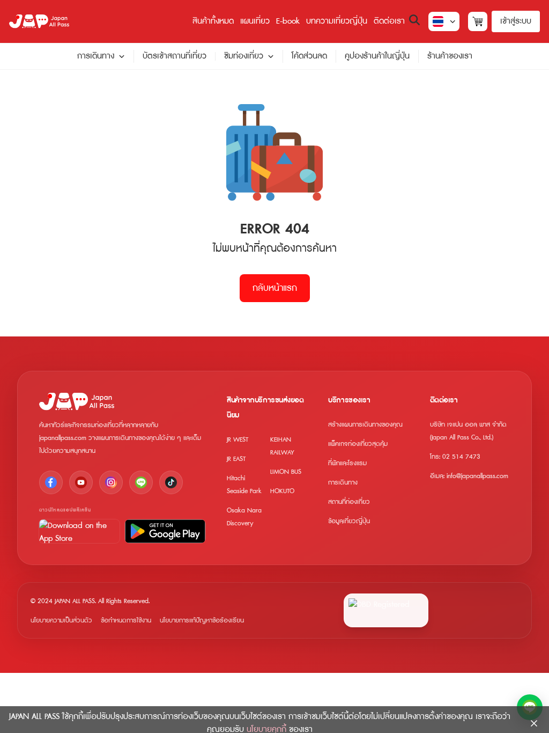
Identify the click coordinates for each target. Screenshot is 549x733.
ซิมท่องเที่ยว (243, 56)
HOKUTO (282, 491)
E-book (288, 21)
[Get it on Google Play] (165, 531)
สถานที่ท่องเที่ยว (349, 502)
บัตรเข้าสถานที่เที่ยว (174, 56)
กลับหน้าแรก (275, 288)
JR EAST (236, 459)
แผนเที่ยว (255, 21)
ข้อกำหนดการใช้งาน (126, 620)
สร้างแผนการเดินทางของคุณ (365, 424)
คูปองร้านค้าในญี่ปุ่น (377, 56)
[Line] (141, 482)
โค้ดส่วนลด (309, 56)
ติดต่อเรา (389, 21)
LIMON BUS (285, 472)
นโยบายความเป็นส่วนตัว (61, 620)
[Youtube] (81, 482)
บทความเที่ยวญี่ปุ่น (336, 21)
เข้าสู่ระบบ (515, 21)
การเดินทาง (95, 56)
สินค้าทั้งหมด (213, 21)
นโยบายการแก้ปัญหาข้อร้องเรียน (202, 620)
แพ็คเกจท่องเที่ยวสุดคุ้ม (358, 444)
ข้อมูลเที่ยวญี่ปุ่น (349, 521)
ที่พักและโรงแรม (347, 463)
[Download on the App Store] (79, 531)
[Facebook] (51, 482)
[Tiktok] (171, 482)
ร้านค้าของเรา (449, 56)
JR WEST (237, 439)
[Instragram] (111, 482)
